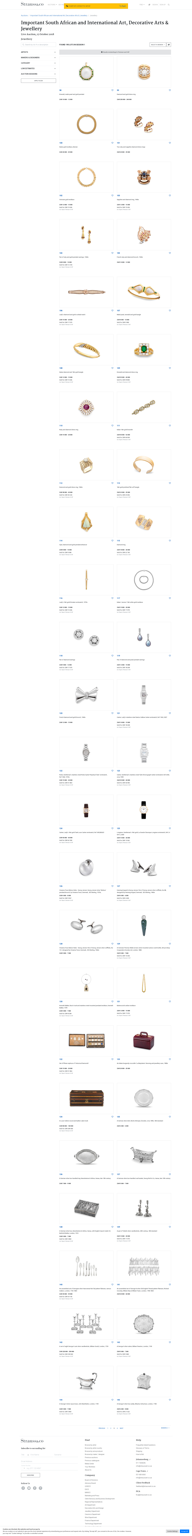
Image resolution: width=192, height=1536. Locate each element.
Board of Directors (91, 1480)
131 (118, 1001)
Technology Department (93, 1524)
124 (60, 828)
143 (118, 1342)
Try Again (122, 6)
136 (60, 1174)
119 (118, 656)
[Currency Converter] (149, 5)
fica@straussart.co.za (144, 1495)
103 (118, 195)
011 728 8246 (141, 1463)
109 (118, 368)
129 (118, 944)
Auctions (24, 15)
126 (60, 886)
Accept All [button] (184, 1531)
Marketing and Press (92, 1496)
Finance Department (92, 1520)
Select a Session (157, 45)
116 (60, 598)
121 (118, 713)
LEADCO (88, 1486)
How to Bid (140, 1454)
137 (118, 1174)
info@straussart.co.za (144, 1466)
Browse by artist (90, 1445)
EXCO (87, 1489)
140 (60, 1285)
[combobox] (25, 1454)
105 (118, 253)
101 (118, 143)
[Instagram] (23, 1488)
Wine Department (91, 1517)
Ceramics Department (92, 1514)
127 (118, 886)
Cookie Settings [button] (172, 1531)
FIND (141, 5)
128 (60, 944)
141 (118, 1285)
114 (60, 541)
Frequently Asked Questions (145, 1445)
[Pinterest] (40, 1488)
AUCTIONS (51, 5)
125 (118, 828)
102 (60, 195)
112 (60, 483)
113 (118, 483)
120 (60, 713)
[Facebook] (35, 1488)
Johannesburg (142, 1459)
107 (118, 311)
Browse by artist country (93, 1448)
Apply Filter (38, 81)
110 (60, 426)
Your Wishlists (90, 1467)
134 (60, 1117)
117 (118, 598)
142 (60, 1342)
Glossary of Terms (142, 1448)
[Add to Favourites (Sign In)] (112, 90)
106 (60, 311)
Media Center (89, 1464)
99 (118, 90)
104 (60, 253)
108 (60, 368)
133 (118, 1059)
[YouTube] (29, 1488)
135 (118, 1117)
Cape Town (141, 1471)
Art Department (90, 1505)
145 (118, 1400)
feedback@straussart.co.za (145, 1486)
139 (118, 1227)
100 (60, 143)
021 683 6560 (141, 1474)
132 (60, 1059)
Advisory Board (90, 1483)
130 (60, 1001)
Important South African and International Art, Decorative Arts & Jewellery (58, 15)
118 (60, 656)
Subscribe (30, 1475)
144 (60, 1400)
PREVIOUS (102, 1428)
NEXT (121, 1428)
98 (60, 90)
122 (60, 771)
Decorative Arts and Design (94, 1508)
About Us (88, 1470)
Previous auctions (91, 1457)
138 (60, 1227)
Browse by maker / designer (94, 1454)
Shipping (139, 1451)
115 (118, 541)
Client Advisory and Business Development (100, 1499)
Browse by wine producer (94, 1451)
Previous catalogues (92, 1460)
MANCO (87, 1492)
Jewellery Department (92, 1511)
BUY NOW (62, 5)
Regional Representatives (93, 1502)
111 (118, 426)
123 (118, 771)
